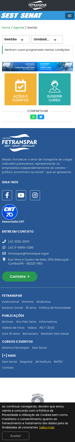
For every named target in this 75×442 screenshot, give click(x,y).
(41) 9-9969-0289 (21, 248)
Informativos (48, 322)
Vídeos (32, 328)
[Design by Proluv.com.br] (37, 401)
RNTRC (58, 362)
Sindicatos (43, 302)
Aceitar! (15, 435)
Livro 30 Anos (11, 334)
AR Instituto (43, 362)
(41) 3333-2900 (18, 242)
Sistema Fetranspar (15, 348)
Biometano (30, 334)
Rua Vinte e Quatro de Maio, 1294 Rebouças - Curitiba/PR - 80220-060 (39, 262)
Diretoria (28, 302)
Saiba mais (46, 427)
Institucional (10, 302)
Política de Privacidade (55, 308)
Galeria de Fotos (13, 328)
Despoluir (26, 362)
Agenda (18, 28)
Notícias (7, 322)
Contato (18, 276)
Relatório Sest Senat (55, 334)
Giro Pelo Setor (26, 322)
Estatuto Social (12, 308)
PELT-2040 (47, 328)
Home (6, 28)
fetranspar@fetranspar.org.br (28, 254)
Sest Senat (39, 348)
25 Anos (31, 308)
